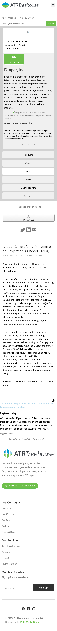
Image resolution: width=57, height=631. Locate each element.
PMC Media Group (30, 622)
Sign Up (43, 587)
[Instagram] (33, 608)
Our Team (7, 520)
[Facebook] (23, 608)
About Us (6, 508)
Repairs (6, 552)
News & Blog (8, 532)
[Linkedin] (28, 608)
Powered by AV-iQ (39, 439)
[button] (53, 5)
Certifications (9, 514)
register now (6, 433)
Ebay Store (7, 558)
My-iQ (30, 17)
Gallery (5, 526)
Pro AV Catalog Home (12, 17)
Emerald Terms (14, 439)
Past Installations (11, 546)
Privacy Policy (26, 439)
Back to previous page (29, 206)
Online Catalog (9, 564)
